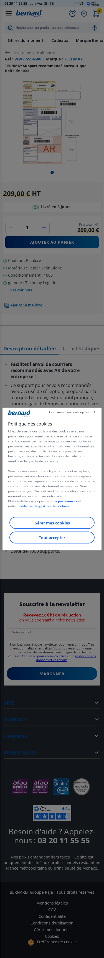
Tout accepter (52, 537)
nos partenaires (64, 501)
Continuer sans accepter (69, 411)
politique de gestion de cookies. (43, 506)
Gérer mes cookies (52, 523)
